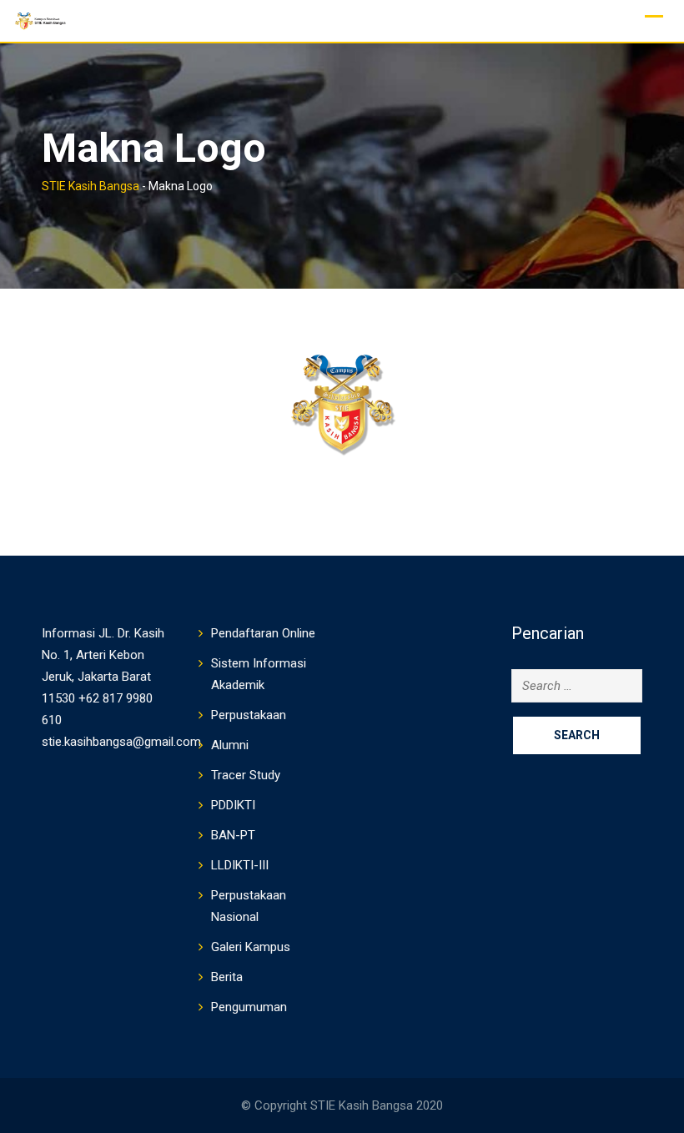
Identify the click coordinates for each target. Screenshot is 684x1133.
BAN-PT (233, 835)
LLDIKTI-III (240, 865)
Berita (227, 976)
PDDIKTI (233, 805)
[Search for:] (577, 685)
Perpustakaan (248, 715)
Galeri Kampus (250, 946)
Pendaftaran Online (263, 633)
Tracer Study (245, 775)
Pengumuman (249, 1007)
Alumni (230, 745)
